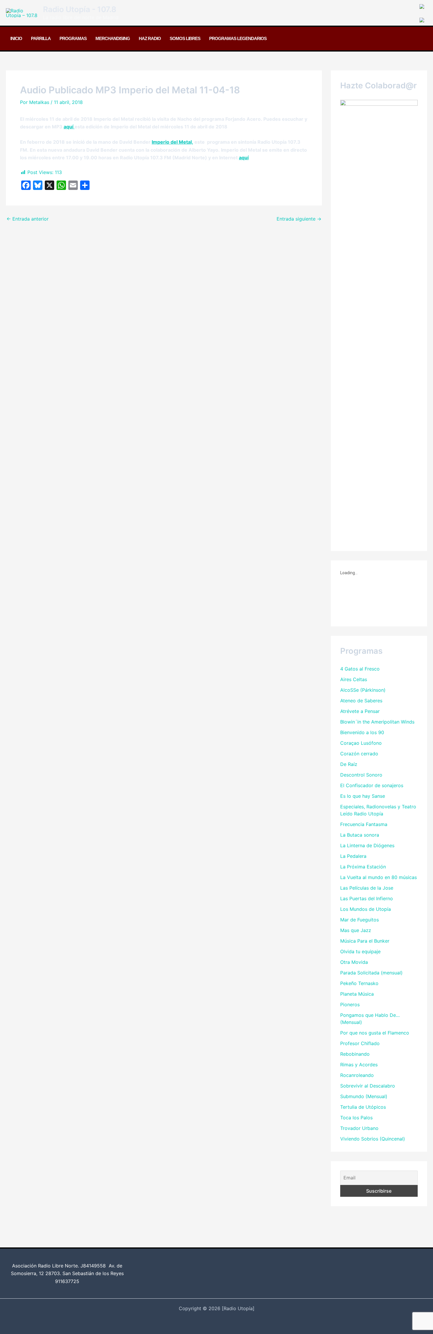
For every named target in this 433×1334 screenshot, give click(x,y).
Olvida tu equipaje (360, 951)
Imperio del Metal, (172, 142)
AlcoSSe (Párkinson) (363, 690)
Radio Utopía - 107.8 (79, 9)
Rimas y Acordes (359, 1064)
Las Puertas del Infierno (366, 898)
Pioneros (350, 1004)
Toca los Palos (356, 1118)
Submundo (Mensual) (363, 1096)
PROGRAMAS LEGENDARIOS (238, 38)
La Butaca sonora (359, 835)
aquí (69, 127)
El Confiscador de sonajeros (371, 785)
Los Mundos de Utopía (365, 909)
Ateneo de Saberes (361, 701)
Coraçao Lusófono (361, 743)
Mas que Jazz (355, 930)
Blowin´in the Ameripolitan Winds (377, 722)
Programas (73, 38)
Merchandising (112, 38)
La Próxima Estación (363, 867)
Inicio (16, 38)
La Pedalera (353, 856)
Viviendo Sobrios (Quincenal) (372, 1139)
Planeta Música (357, 994)
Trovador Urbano (359, 1128)
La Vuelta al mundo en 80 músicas (378, 877)
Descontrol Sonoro (361, 775)
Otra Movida (354, 962)
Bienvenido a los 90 (362, 732)
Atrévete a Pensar (360, 711)
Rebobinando (355, 1054)
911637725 (67, 1281)
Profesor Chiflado (360, 1043)
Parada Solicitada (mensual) (371, 973)
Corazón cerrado (359, 754)
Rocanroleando (357, 1075)
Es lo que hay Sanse (362, 796)
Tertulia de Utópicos (363, 1107)
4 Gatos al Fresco (360, 669)
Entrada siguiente (299, 218)
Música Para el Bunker (364, 941)
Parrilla (41, 38)
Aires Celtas (353, 679)
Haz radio (150, 38)
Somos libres (185, 38)
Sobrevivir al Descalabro (367, 1086)
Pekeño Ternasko (359, 983)
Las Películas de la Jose (366, 888)
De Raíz (348, 764)
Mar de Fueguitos (359, 920)
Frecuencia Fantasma (363, 824)
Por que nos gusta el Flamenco (374, 1033)
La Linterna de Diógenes (367, 845)
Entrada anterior (27, 218)
